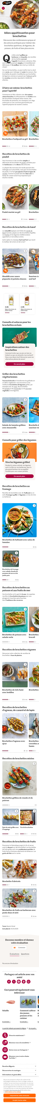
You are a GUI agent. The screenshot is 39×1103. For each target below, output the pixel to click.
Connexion (21, 947)
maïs (15, 387)
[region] (19, 1090)
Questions (25, 954)
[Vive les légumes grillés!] (19, 452)
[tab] (19, 1066)
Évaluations (14, 954)
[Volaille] (10, 1009)
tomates (7, 389)
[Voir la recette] (15, 129)
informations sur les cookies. (13, 1092)
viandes (4, 174)
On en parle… (33, 1028)
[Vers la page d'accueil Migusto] (7, 2)
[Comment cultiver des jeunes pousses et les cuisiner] (28, 1009)
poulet (23, 162)
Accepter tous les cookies (19, 1100)
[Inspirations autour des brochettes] (19, 337)
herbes (7, 235)
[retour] (3, 8)
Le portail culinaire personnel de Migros (14, 1028)
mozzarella (17, 389)
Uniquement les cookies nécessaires (19, 1095)
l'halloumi (29, 76)
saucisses (28, 389)
